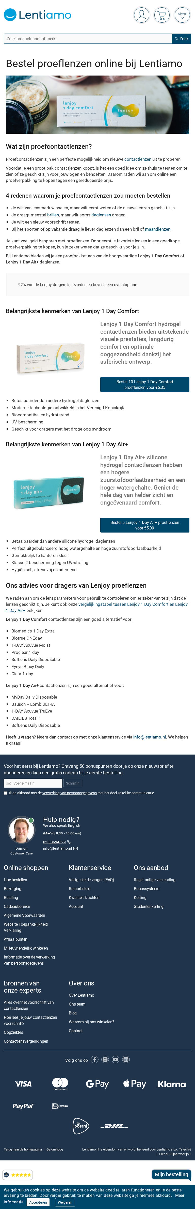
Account (76, 906)
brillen (53, 215)
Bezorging (12, 888)
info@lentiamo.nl (149, 737)
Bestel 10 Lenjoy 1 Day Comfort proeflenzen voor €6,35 (145, 384)
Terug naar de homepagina (23, 1149)
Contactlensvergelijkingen (26, 1041)
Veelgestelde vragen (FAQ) (91, 879)
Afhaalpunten (15, 939)
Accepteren (38, 1202)
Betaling (11, 897)
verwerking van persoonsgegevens (69, 792)
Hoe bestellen (15, 879)
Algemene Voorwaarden (24, 915)
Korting (140, 897)
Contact (75, 1031)
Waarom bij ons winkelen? (91, 1022)
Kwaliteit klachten (84, 897)
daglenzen (101, 215)
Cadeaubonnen (17, 906)
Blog (73, 1013)
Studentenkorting (149, 906)
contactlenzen (137, 159)
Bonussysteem (146, 888)
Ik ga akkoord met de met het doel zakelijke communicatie (81, 792)
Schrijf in (72, 783)
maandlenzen (157, 229)
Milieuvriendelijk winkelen (26, 948)
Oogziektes (13, 1032)
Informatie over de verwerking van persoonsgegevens (29, 960)
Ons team (77, 1004)
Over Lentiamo (81, 995)
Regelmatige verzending (154, 879)
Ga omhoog (54, 1149)
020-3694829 (54, 841)
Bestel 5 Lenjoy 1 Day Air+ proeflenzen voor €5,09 (144, 525)
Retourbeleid (79, 888)
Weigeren (65, 1202)
